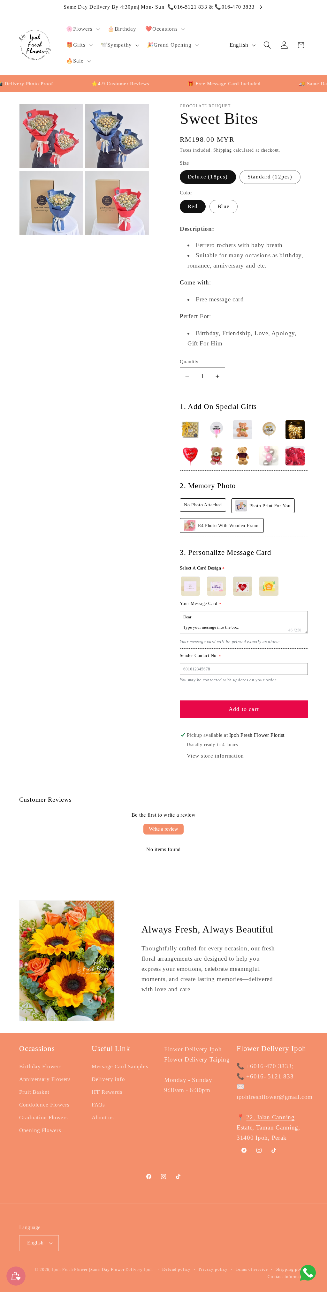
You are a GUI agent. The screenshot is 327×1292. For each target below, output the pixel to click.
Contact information (288, 1276)
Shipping (222, 150)
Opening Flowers (40, 1130)
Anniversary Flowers (45, 1079)
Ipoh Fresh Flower (69, 1269)
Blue (223, 206)
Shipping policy (292, 1269)
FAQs (98, 1105)
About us (103, 1117)
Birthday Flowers (40, 1066)
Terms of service (252, 1269)
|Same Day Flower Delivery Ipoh (121, 1269)
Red (193, 206)
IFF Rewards (107, 1092)
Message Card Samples (120, 1066)
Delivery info (108, 1079)
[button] (82, 29)
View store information (215, 756)
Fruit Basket (34, 1092)
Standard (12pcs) (269, 177)
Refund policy (176, 1269)
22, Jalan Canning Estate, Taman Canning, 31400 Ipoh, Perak (268, 1127)
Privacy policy (213, 1269)
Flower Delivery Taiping (197, 1059)
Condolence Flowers (44, 1105)
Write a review (163, 829)
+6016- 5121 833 (269, 1076)
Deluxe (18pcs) (208, 177)
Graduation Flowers (43, 1117)
